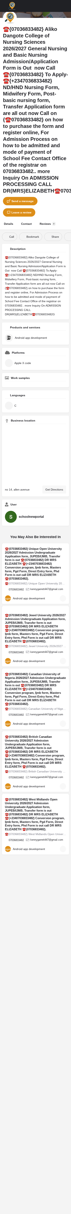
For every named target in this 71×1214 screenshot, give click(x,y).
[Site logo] (12, 6)
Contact (26, 223)
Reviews (47, 223)
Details (8, 223)
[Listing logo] (10, 18)
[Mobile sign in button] (59, 5)
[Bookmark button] (63, 598)
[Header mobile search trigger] (67, 5)
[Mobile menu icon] (4, 6)
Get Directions (54, 489)
